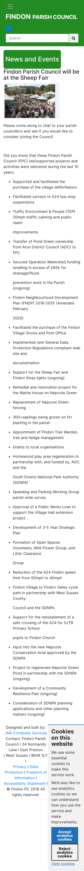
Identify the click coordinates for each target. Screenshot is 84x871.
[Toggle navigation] (10, 6)
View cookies (63, 863)
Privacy (19, 766)
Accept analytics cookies (65, 835)
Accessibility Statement (25, 783)
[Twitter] (9, 30)
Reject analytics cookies (65, 852)
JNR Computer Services (26, 733)
